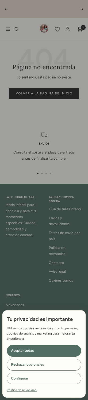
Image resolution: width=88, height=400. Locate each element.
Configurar (19, 378)
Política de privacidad (22, 390)
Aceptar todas (22, 350)
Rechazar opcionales (27, 364)
